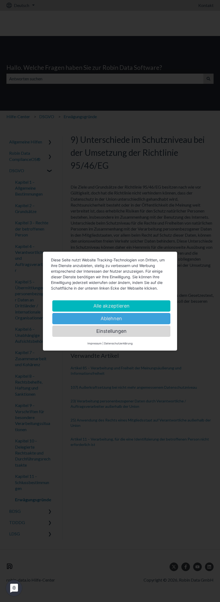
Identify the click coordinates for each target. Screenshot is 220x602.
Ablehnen (111, 318)
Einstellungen (111, 331)
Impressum (94, 343)
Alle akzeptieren (111, 306)
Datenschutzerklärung (118, 343)
